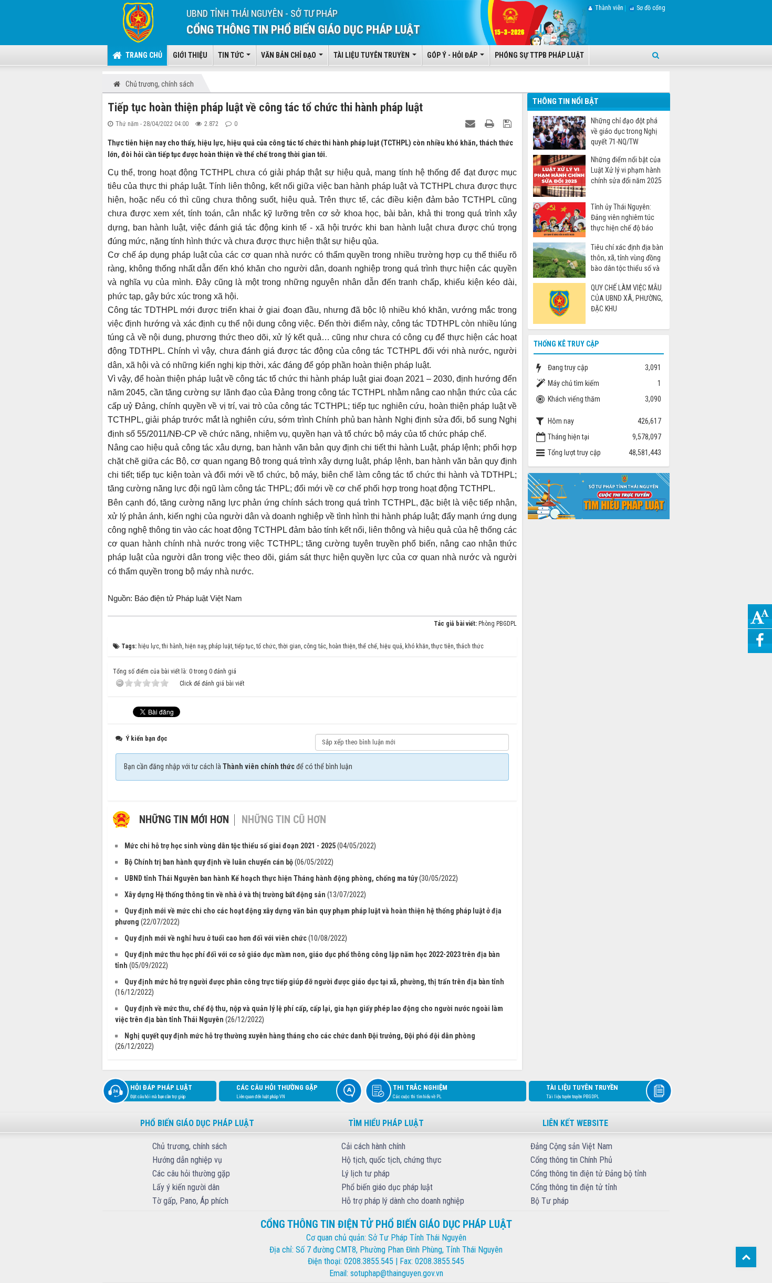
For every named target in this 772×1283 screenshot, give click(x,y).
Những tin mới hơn (184, 819)
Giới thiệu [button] (190, 55)
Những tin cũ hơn (284, 819)
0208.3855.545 (368, 1261)
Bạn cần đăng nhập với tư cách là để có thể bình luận (238, 766)
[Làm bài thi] (599, 495)
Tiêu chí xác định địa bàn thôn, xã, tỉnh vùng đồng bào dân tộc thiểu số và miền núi (627, 258)
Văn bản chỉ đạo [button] (289, 55)
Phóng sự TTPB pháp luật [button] (539, 55)
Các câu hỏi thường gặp (277, 1091)
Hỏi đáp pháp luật (161, 1091)
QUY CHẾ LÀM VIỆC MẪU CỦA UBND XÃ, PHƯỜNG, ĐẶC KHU (627, 298)
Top (746, 1257)
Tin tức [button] (231, 55)
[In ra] (490, 123)
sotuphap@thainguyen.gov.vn (396, 1273)
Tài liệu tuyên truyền (582, 1091)
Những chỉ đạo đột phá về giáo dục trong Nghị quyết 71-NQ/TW (624, 131)
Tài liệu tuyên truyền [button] (372, 55)
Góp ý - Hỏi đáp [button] (453, 55)
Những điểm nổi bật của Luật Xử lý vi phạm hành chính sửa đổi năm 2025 (626, 170)
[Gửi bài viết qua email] (471, 123)
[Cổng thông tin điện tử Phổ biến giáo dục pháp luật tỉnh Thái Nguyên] (130, 22)
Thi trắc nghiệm (420, 1091)
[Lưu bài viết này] (508, 123)
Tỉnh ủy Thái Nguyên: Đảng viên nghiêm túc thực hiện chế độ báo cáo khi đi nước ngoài (622, 218)
